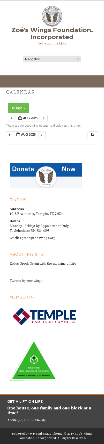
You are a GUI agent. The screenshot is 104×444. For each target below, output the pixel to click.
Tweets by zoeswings (26, 281)
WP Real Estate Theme (46, 434)
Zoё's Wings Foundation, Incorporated (52, 33)
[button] (92, 134)
